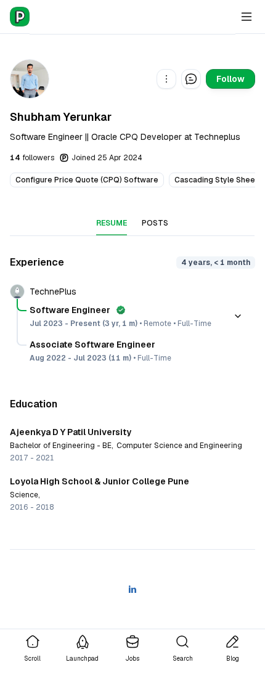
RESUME (111, 223)
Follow (230, 78)
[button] (166, 79)
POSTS (155, 223)
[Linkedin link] (132, 589)
